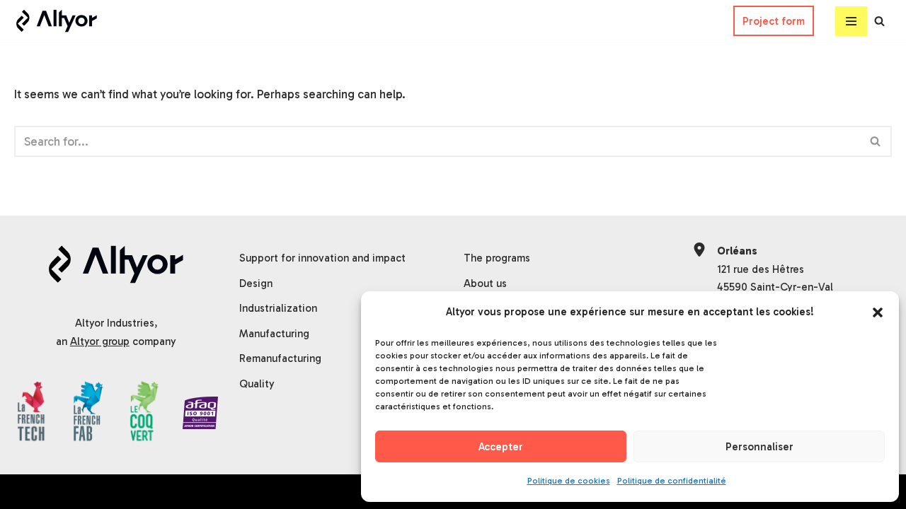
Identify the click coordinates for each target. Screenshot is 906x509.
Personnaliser (759, 446)
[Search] (879, 21)
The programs (497, 258)
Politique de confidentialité (671, 481)
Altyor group (100, 341)
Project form (773, 21)
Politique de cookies (568, 481)
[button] (878, 312)
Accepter (500, 446)
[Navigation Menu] (851, 21)
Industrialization (278, 308)
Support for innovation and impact (322, 258)
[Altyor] (56, 21)
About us (485, 283)
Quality (257, 384)
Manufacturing (274, 333)
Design (256, 283)
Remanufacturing (280, 358)
